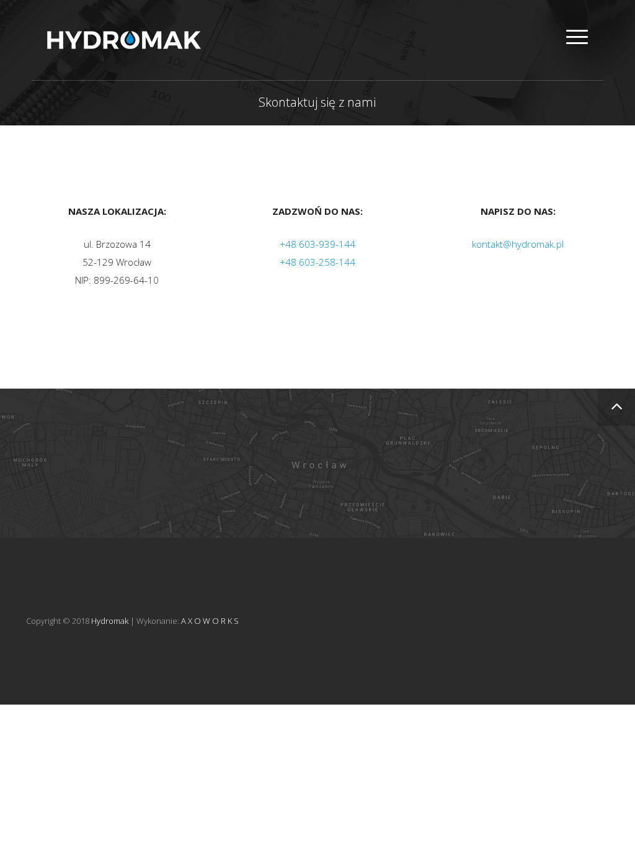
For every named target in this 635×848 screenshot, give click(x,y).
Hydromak (109, 620)
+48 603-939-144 (317, 244)
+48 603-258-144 (317, 262)
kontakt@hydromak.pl (518, 244)
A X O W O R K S (210, 620)
